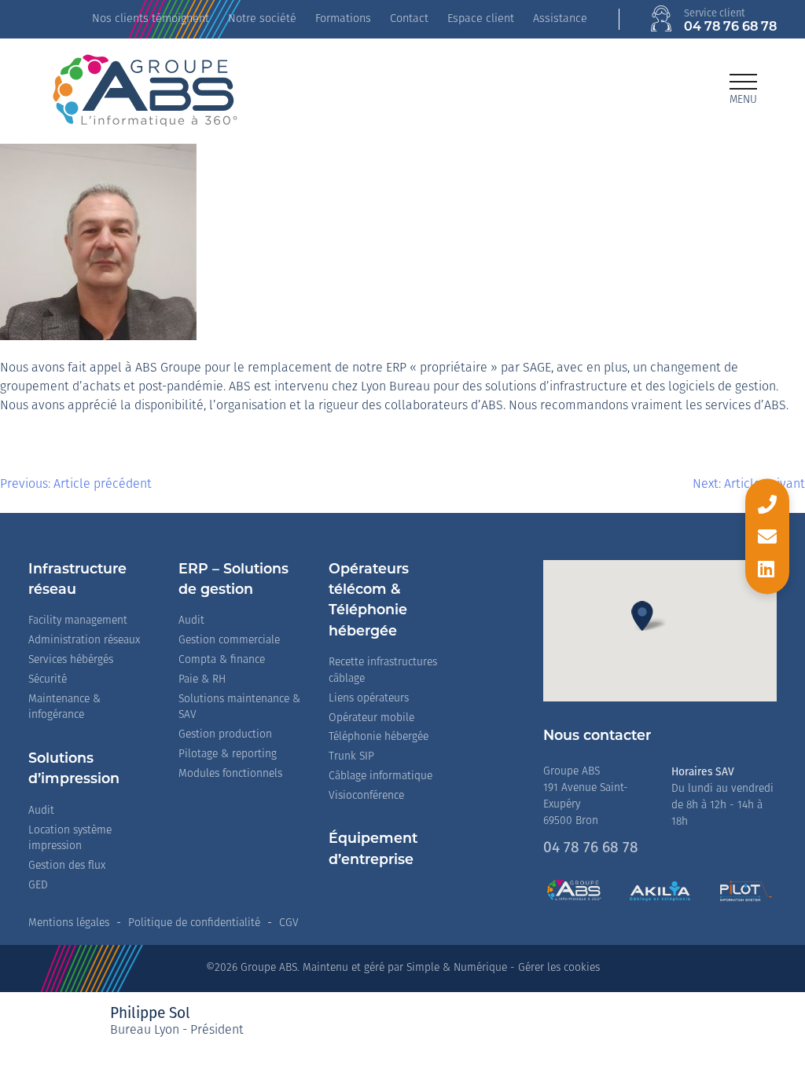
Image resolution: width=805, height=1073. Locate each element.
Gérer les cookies (559, 968)
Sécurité (47, 680)
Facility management (77, 621)
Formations (343, 19)
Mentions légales (68, 923)
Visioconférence (366, 796)
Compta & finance (221, 660)
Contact (409, 19)
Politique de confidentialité (194, 923)
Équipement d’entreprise (373, 849)
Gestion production (225, 735)
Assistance (560, 19)
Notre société (262, 19)
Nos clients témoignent (150, 19)
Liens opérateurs (369, 699)
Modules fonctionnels (230, 774)
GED (38, 886)
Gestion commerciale (229, 640)
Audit (41, 811)
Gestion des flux (66, 866)
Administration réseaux (84, 640)
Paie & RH (202, 680)
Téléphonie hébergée (378, 737)
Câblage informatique (380, 776)
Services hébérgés (70, 660)
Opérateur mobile (371, 718)
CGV (289, 923)
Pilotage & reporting (227, 754)
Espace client (480, 19)
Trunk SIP (351, 757)
